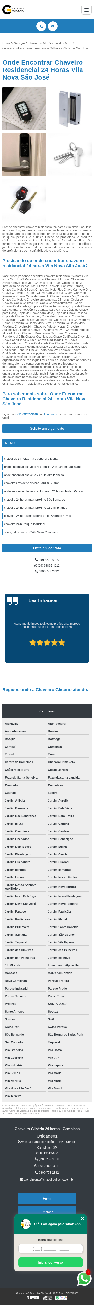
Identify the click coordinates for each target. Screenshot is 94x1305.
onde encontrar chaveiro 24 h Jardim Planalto (34, 475)
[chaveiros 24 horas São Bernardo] (70, 108)
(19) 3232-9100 (28, 414)
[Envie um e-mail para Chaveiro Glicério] (53, 26)
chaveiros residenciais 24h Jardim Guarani (32, 483)
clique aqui (50, 414)
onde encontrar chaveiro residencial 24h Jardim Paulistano (42, 467)
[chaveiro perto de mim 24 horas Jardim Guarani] (70, 154)
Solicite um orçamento (47, 428)
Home (47, 1198)
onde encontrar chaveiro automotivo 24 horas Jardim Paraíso (44, 491)
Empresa (47, 1212)
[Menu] (86, 9)
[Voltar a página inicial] (13, 9)
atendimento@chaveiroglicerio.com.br (48, 1179)
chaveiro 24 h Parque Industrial (24, 524)
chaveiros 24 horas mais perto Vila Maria (31, 458)
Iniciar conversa (50, 1262)
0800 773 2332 (48, 571)
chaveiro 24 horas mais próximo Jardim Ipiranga (35, 507)
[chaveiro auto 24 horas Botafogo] (24, 108)
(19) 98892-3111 (48, 565)
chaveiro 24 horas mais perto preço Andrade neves (37, 516)
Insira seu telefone (50, 1240)
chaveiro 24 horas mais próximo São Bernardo (34, 499)
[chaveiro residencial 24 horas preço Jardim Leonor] (24, 154)
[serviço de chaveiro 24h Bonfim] (24, 200)
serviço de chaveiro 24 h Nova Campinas (31, 532)
